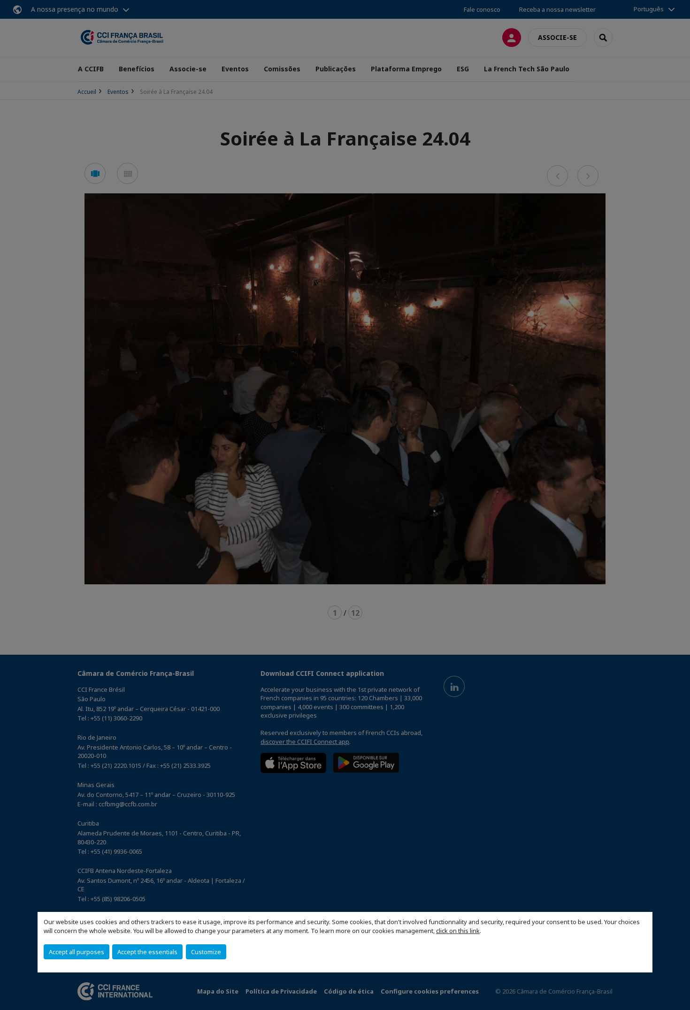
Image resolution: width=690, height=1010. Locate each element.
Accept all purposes (76, 952)
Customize (206, 952)
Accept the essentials (147, 952)
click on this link (458, 930)
